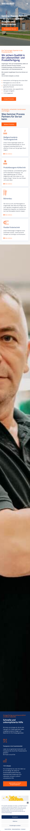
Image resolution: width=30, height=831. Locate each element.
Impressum (23, 829)
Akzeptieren (15, 817)
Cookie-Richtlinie (8, 829)
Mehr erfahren (8, 153)
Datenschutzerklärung (16, 829)
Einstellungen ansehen (15, 825)
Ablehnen (15, 821)
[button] (27, 802)
